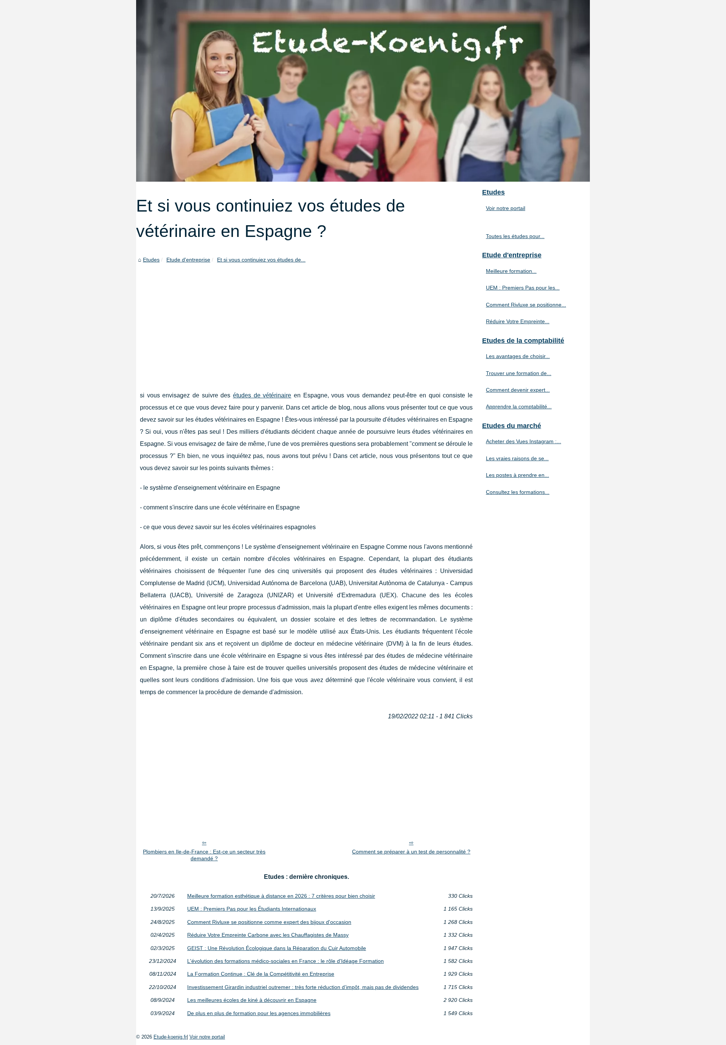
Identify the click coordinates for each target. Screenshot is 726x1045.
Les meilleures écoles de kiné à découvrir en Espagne (251, 1000)
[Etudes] (363, 91)
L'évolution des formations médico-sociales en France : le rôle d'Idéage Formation (285, 961)
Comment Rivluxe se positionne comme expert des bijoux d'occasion (269, 922)
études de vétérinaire (262, 395)
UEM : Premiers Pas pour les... (523, 288)
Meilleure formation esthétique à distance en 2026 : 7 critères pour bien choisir (281, 896)
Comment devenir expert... (518, 390)
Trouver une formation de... (518, 373)
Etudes (151, 260)
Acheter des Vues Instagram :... (523, 441)
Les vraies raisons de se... (517, 458)
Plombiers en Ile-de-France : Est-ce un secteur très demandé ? (204, 855)
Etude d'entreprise (188, 260)
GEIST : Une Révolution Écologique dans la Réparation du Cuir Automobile (276, 948)
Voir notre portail (505, 208)
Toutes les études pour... (515, 236)
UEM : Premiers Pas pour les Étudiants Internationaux (251, 908)
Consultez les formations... (517, 492)
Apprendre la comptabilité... (519, 406)
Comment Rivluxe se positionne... (526, 305)
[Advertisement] (306, 321)
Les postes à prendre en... (517, 475)
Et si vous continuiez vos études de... (261, 260)
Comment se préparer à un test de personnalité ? (411, 852)
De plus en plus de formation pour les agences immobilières (258, 1013)
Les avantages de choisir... (518, 356)
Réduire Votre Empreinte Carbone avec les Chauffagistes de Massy (268, 935)
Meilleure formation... (511, 271)
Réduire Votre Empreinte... (517, 321)
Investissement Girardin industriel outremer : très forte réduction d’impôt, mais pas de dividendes (303, 987)
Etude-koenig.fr (170, 1037)
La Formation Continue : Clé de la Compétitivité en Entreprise (260, 973)
